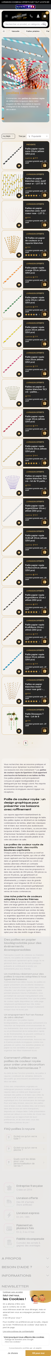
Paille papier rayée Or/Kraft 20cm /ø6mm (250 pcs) (36, 538)
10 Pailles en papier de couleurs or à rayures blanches (35, 240)
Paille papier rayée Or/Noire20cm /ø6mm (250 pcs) (36, 567)
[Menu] (6, 16)
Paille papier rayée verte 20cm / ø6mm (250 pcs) (35, 300)
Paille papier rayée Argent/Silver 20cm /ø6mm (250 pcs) (35, 508)
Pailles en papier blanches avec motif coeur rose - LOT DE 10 (35, 211)
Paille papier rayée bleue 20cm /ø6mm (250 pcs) (34, 657)
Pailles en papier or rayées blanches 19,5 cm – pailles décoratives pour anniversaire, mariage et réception (36, 389)
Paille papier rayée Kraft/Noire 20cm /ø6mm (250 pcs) (34, 627)
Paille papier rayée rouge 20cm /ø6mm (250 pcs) (35, 419)
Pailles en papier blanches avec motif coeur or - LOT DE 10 (35, 181)
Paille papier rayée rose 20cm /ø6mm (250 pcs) (34, 359)
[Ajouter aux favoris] (19, 166)
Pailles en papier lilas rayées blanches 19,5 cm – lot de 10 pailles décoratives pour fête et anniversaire (36, 478)
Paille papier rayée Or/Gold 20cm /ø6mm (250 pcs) (36, 448)
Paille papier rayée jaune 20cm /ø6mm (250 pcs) (34, 329)
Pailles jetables (33, 31)
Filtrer (6, 136)
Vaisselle (15, 31)
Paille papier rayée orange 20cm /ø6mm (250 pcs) (35, 270)
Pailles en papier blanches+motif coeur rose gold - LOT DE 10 (34, 687)
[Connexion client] (38, 16)
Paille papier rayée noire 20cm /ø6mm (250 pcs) (34, 151)
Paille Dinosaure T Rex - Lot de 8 (34, 715)
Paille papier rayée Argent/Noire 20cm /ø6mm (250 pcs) (35, 597)
